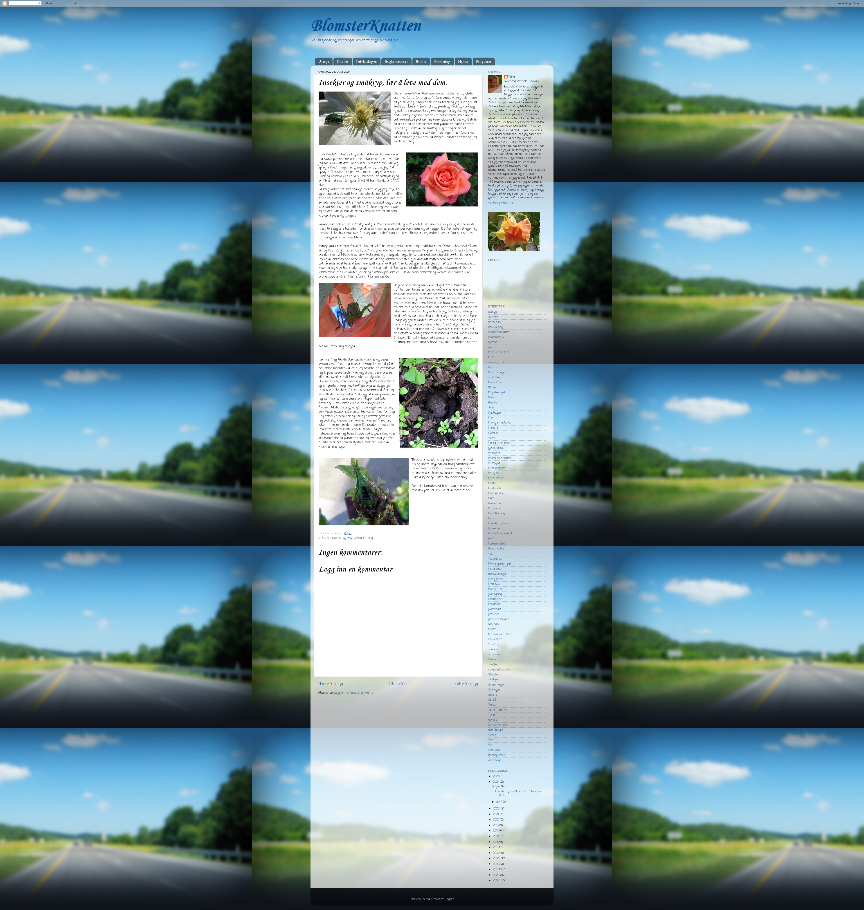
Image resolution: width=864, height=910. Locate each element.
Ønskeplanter (496, 755)
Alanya (324, 61)
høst (491, 498)
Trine (511, 77)
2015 (496, 842)
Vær (491, 740)
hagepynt (494, 463)
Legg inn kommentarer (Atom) (353, 693)
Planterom (495, 604)
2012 (496, 858)
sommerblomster (499, 670)
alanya (492, 312)
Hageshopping (496, 468)
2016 (496, 836)
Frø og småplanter (500, 423)
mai (490, 554)
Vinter (492, 735)
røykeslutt (495, 639)
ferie (491, 408)
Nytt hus (494, 584)
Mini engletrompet (499, 564)
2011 (496, 864)
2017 (496, 831)
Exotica (421, 61)
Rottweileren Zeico (499, 634)
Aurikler (493, 317)
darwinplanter (497, 362)
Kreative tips (496, 549)
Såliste (492, 695)
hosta (492, 483)
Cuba (491, 357)
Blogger (449, 899)
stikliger (493, 679)
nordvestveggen (497, 574)
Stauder (493, 674)
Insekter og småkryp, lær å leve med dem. (518, 793)
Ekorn (492, 388)
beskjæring (495, 327)
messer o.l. (495, 559)
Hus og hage (496, 493)
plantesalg (494, 609)
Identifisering (496, 513)
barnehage (495, 322)
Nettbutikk (495, 569)
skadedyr (494, 649)
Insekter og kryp (341, 538)
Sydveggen (494, 690)
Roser (492, 629)
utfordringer (496, 730)
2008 (496, 880)
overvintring (495, 589)
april (499, 802)
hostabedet (495, 488)
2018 (496, 825)
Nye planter (495, 579)
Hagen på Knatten (499, 458)
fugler (492, 438)
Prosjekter (483, 61)
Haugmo (493, 473)
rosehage (494, 624)
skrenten (494, 654)
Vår (490, 745)
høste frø (494, 503)
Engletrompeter (396, 61)
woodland (494, 750)
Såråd (492, 700)
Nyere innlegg (330, 684)
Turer (491, 715)
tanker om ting (363, 538)
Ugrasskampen (498, 725)
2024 (496, 782)
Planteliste (495, 599)
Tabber (492, 705)
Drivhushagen (366, 61)
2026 (497, 776)
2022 (497, 809)
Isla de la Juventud (500, 533)
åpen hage (494, 760)
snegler (492, 664)
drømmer (494, 377)
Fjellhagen (494, 413)
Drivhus (343, 61)
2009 (496, 875)
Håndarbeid (495, 508)
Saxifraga (494, 644)
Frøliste (493, 428)
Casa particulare (498, 352)
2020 (496, 820)
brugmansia (496, 337)
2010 (496, 869)
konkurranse (496, 544)
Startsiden (399, 684)
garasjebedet (496, 448)
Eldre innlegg (466, 684)
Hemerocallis (496, 478)
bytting (492, 342)
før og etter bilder (499, 443)
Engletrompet (496, 392)
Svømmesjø (496, 685)
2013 (496, 853)
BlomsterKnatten (365, 26)
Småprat (494, 659)
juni (490, 538)
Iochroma (494, 529)
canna (492, 347)
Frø (490, 418)
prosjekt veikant (498, 619)
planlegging (495, 594)
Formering (442, 61)
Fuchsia (493, 433)
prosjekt (493, 614)
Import (492, 518)
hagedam (494, 453)
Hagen (463, 61)
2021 (496, 814)
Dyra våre (494, 382)
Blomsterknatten (499, 332)
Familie (492, 403)
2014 (496, 847)
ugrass (492, 720)
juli (498, 786)
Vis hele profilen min (501, 203)
